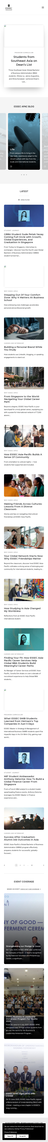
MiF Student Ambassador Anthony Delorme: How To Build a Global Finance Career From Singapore (24, 780)
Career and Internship (14, 343)
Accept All (23, 1136)
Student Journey (24, 47)
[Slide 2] (24, 174)
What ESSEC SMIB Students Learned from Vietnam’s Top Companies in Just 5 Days (21, 721)
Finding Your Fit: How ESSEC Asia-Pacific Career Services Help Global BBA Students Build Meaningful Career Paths (24, 661)
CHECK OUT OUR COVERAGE (29, 889)
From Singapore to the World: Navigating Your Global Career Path (22, 399)
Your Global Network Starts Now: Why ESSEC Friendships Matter (23, 557)
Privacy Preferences (10, 1132)
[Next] (43, 866)
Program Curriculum (13, 714)
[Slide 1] (21, 174)
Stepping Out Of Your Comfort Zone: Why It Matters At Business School (24, 298)
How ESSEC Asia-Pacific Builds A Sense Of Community (23, 455)
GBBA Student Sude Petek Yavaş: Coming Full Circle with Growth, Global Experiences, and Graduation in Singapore (24, 238)
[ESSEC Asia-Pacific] (9, 7)
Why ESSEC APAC (11, 291)
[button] (43, 7)
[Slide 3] (26, 174)
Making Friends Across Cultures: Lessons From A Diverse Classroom (23, 507)
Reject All (10, 1136)
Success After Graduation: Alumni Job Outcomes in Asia (21, 838)
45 (32, 865)
